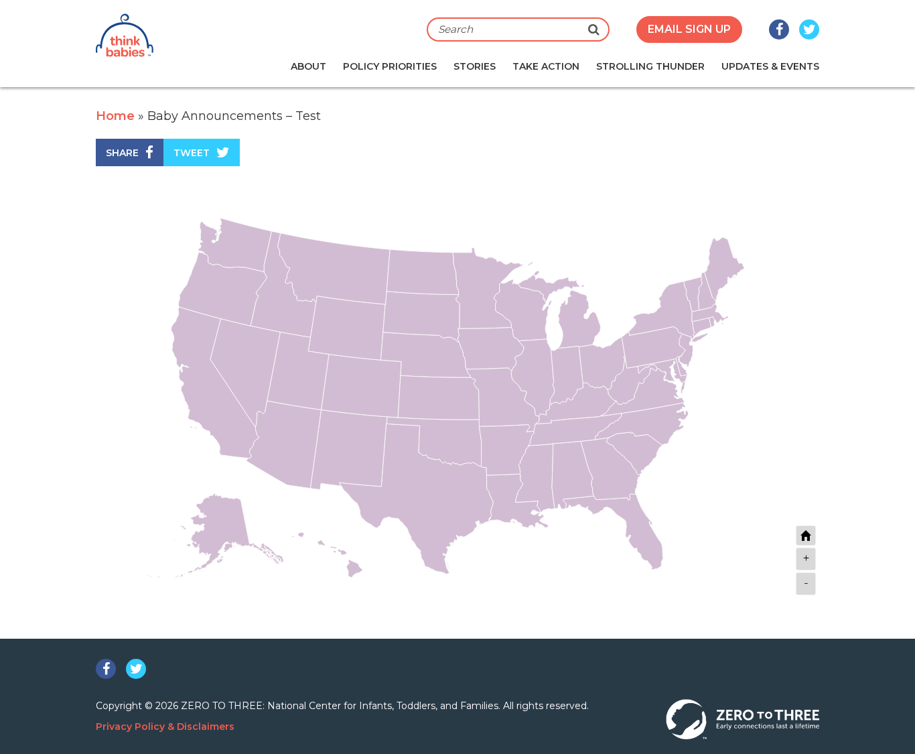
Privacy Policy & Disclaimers (165, 726)
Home (115, 116)
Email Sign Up (689, 29)
